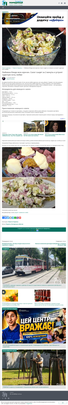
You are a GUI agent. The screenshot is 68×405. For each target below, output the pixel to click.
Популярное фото (9, 351)
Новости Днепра (6, 68)
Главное (6, 249)
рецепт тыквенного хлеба (21, 212)
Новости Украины (17, 68)
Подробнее (29, 403)
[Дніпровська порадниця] (5, 394)
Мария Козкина (10, 79)
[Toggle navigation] (3, 8)
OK (63, 403)
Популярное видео (10, 309)
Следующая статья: (50, 243)
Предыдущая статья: (16, 243)
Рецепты (8, 224)
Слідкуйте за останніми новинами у (34, 229)
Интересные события (17, 224)
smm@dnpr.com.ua (17, 394)
